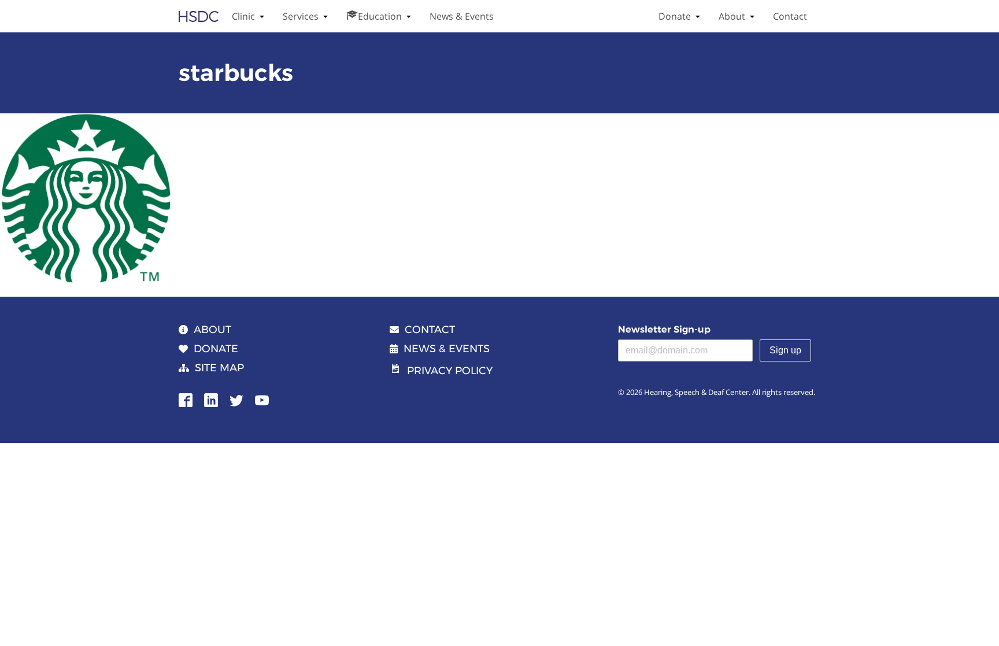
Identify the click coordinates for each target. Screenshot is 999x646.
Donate (674, 16)
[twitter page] (236, 399)
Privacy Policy (450, 370)
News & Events (462, 16)
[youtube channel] (262, 399)
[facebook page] (186, 399)
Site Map (219, 367)
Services (301, 16)
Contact (790, 16)
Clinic (243, 16)
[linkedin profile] (211, 399)
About (732, 16)
